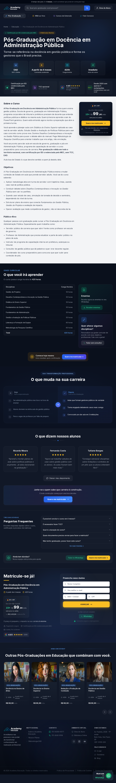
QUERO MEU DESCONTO (57, 402)
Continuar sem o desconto (58, 407)
